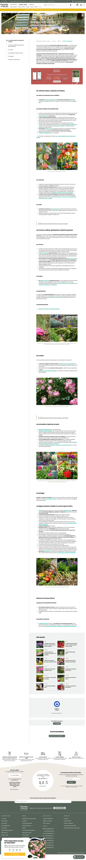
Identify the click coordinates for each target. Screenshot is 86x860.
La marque (31, 4)
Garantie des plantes (27, 823)
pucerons (52, 445)
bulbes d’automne (44, 280)
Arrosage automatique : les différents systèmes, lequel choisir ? (60, 626)
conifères (41, 101)
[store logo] (4, 5)
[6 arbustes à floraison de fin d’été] (60, 669)
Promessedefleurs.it (48, 835)
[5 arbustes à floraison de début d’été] (39, 669)
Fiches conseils (15, 11)
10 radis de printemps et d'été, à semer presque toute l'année (53, 418)
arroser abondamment (51, 99)
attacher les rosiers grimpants (67, 363)
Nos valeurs (4, 828)
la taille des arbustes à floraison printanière (62, 192)
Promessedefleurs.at (49, 838)
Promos (40, 6)
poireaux (66, 510)
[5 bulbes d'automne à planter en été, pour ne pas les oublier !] (39, 644)
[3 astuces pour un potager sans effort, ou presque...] (39, 652)
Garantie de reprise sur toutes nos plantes (37, 1)
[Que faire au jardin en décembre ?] (60, 686)
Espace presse (4, 835)
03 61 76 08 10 (16, 775)
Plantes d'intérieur (21, 6)
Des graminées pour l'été (70, 652)
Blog (10, 11)
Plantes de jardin (13, 6)
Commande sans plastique (28, 830)
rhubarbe (46, 551)
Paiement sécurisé (26, 825)
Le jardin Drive (25, 837)
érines (55, 284)
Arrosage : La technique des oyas (50, 678)
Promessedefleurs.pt (49, 840)
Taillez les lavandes (43, 253)
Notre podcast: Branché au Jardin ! (72, 828)
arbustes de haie (54, 209)
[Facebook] (57, 808)
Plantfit (24, 828)
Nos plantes (4, 823)
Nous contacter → (14, 789)
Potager (27, 6)
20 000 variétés (4, 1)
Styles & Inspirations (68, 823)
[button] (70, 5)
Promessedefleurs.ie (48, 828)
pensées (50, 443)
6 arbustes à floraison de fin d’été (70, 669)
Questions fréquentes (48, 818)
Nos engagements (5, 825)
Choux (40, 510)
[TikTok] (64, 808)
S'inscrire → (71, 782)
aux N (52, 284)
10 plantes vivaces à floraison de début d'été (50, 661)
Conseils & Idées (67, 821)
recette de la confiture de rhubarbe (66, 552)
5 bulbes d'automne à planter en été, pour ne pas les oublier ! (53, 223)
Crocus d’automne (63, 283)
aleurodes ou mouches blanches (64, 445)
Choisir (38, 14)
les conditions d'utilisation (73, 786)
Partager (57, 723)
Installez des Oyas (43, 623)
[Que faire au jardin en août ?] (60, 678)
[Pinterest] (59, 808)
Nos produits (13, 4)
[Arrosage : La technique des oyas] (39, 678)
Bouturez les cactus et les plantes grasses (49, 309)
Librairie (31, 6)
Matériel (36, 6)
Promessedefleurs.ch (49, 847)
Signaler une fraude (47, 821)
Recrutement (4, 832)
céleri (70, 510)
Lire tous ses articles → (57, 713)
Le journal (66, 818)
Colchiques (72, 283)
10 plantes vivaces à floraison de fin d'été (70, 661)
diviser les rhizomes (72, 258)
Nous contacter (46, 823)
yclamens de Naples (44, 284)
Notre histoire (4, 821)
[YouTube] (62, 808)
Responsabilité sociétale (7, 830)
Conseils (46, 649)
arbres (72, 99)
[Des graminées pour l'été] (60, 652)
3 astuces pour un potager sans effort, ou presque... (50, 653)
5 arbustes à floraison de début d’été (49, 669)
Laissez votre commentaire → (57, 736)
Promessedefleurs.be (49, 845)
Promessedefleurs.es (49, 833)
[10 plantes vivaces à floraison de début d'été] (39, 661)
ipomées (59, 297)
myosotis (56, 443)
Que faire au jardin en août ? (70, 678)
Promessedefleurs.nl (49, 842)
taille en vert (48, 128)
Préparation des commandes (29, 818)
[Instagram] (54, 808)
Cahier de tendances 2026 (70, 825)
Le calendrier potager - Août (50, 686)
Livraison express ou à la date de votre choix (18, 1)
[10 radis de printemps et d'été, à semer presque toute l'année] (60, 644)
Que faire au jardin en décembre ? (70, 686)
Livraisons (24, 821)
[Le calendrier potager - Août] (39, 686)
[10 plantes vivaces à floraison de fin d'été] (60, 661)
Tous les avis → (43, 786)
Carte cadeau (25, 835)
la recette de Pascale (50, 499)
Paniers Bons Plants (26, 832)
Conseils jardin (23, 4)
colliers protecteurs (43, 116)
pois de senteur (50, 297)
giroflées (45, 443)
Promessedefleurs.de (49, 831)
